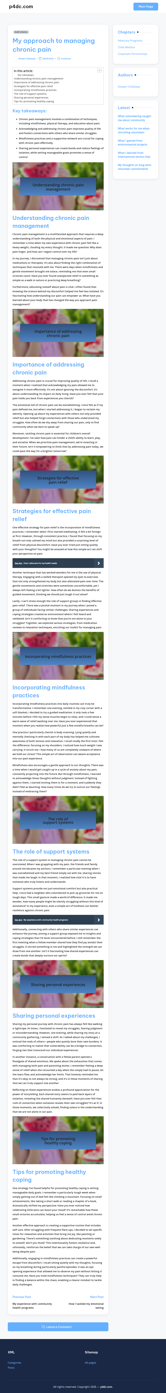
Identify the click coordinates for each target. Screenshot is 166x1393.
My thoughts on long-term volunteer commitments (134, 167)
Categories (14, 1362)
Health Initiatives (21, 32)
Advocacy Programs (130, 40)
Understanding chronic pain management (38, 78)
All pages (90, 1362)
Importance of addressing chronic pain (36, 82)
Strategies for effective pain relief (33, 86)
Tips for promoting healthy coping (34, 101)
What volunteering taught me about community (134, 118)
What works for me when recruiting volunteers (134, 130)
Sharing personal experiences (31, 97)
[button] (145, 6)
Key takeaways (26, 74)
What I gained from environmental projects (132, 142)
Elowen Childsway (129, 86)
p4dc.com (21, 6)
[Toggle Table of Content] (98, 70)
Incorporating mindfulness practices (35, 90)
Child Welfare (126, 47)
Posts (11, 1367)
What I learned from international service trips (134, 155)
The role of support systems (30, 93)
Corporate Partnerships (132, 54)
